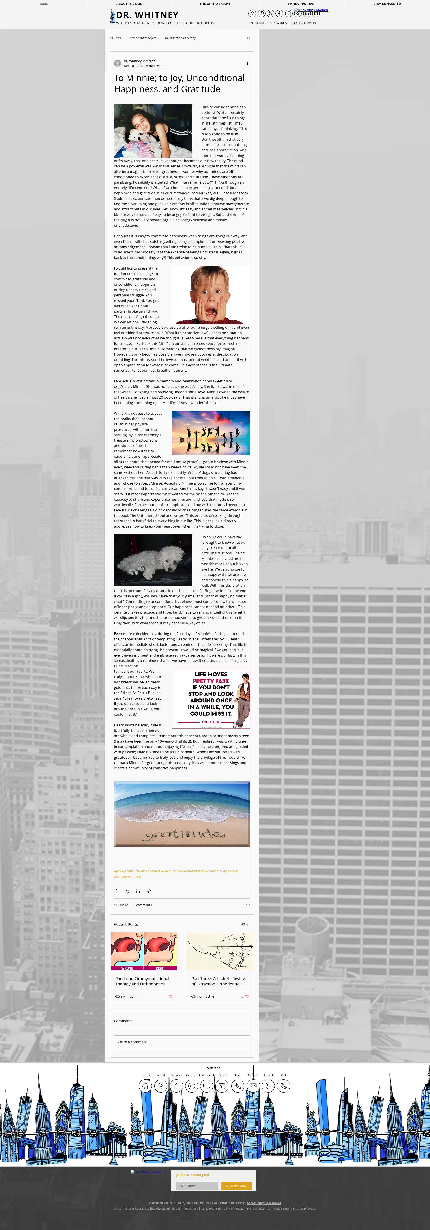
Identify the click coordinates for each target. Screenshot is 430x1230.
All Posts (115, 38)
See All (245, 924)
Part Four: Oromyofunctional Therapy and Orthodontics (142, 981)
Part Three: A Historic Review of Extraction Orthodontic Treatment (218, 981)
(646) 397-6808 (255, 1208)
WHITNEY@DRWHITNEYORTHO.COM (292, 1208)
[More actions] (247, 63)
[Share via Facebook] (116, 891)
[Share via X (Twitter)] (127, 891)
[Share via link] (149, 891)
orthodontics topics (143, 38)
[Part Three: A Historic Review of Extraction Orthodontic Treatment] (220, 951)
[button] (249, 38)
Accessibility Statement (264, 1203)
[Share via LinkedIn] (138, 891)
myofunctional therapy (180, 38)
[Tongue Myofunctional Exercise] (144, 951)
